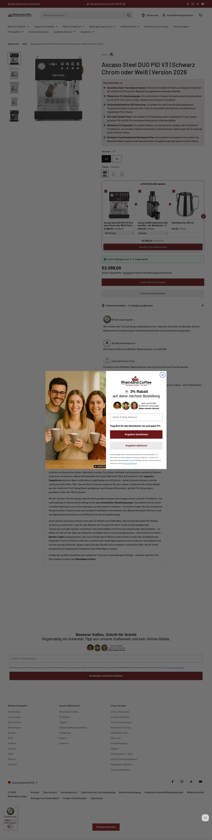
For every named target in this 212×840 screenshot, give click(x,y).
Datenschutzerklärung (130, 463)
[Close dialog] (162, 375)
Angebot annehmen (136, 434)
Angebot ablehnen (136, 445)
